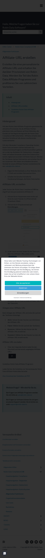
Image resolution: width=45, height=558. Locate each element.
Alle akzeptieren (23, 283)
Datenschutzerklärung (25, 297)
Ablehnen (23, 288)
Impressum (16, 297)
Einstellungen (23, 293)
